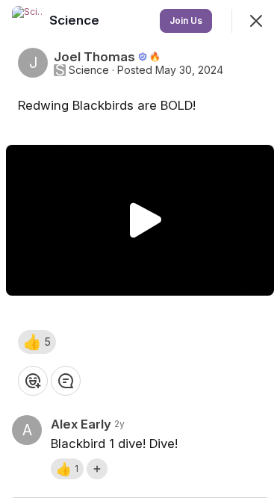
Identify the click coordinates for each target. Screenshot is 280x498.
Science (89, 70)
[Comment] (66, 381)
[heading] (75, 20)
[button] (37, 342)
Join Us (185, 20)
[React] (33, 381)
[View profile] (27, 21)
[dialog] (140, 249)
